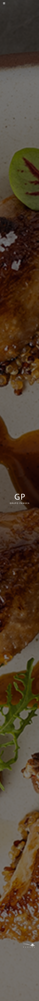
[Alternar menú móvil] (4, 3)
